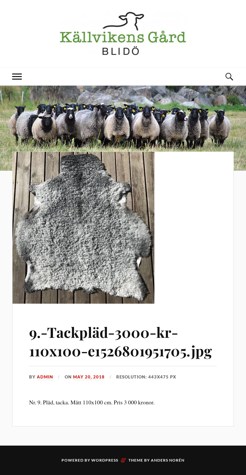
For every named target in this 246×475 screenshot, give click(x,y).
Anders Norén (167, 460)
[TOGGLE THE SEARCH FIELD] (229, 76)
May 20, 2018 (89, 376)
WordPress (104, 460)
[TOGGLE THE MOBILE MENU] (17, 76)
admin (45, 376)
